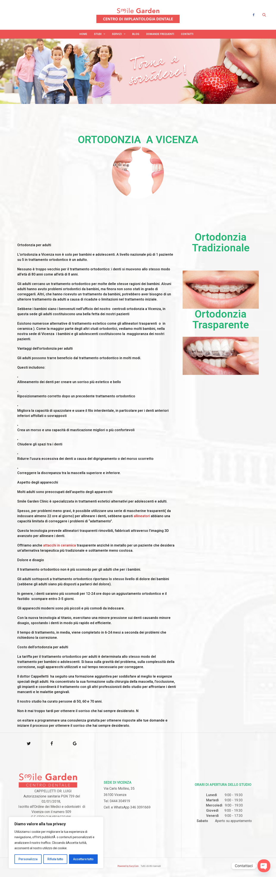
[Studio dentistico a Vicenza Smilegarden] (138, 14)
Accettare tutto (83, 859)
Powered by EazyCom (128, 866)
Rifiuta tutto (55, 859)
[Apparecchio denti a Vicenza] (221, 290)
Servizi (117, 34)
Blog (135, 34)
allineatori (141, 516)
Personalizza (28, 859)
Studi (97, 34)
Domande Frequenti (160, 34)
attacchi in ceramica (59, 545)
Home (83, 34)
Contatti (187, 34)
